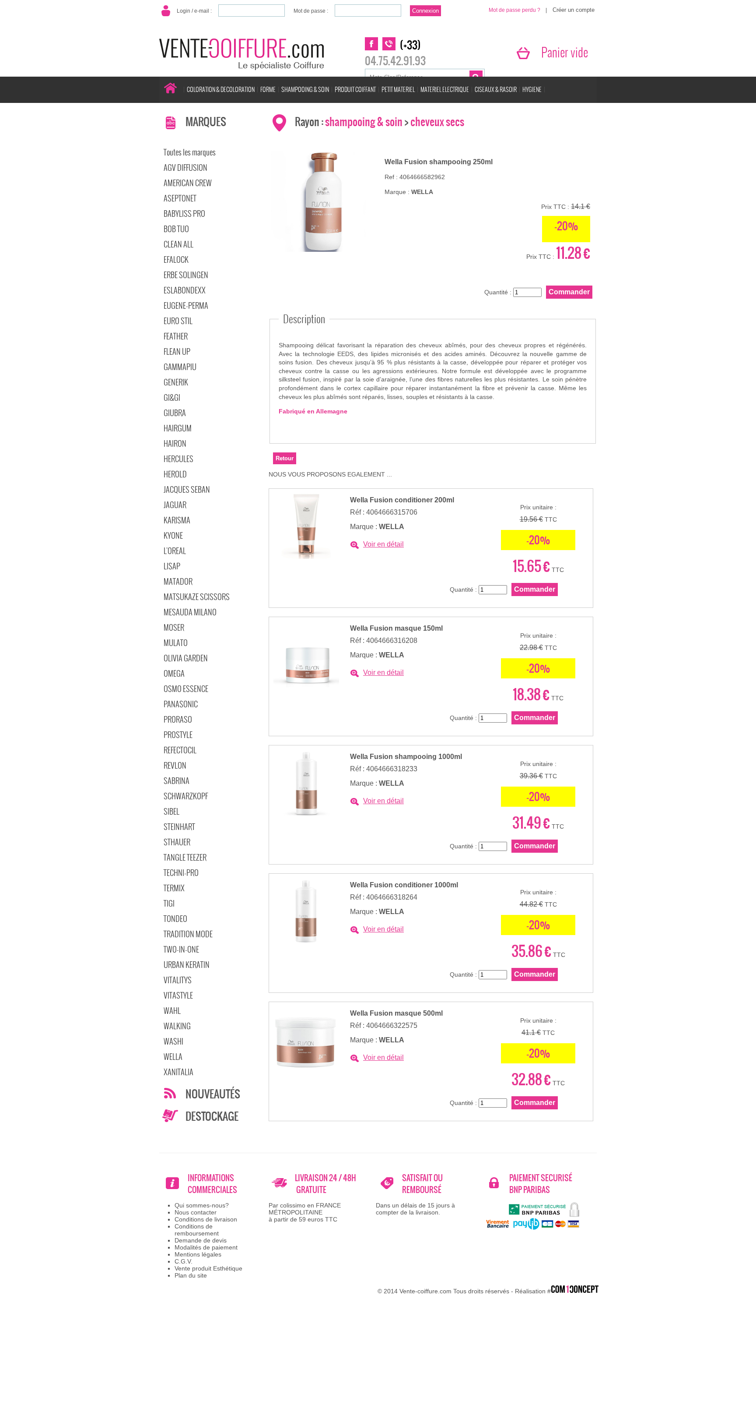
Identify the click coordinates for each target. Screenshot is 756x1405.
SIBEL (171, 811)
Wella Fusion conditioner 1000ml (404, 885)
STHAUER (177, 842)
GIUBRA (175, 412)
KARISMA (177, 520)
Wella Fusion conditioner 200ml (402, 500)
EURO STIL (178, 320)
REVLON (175, 765)
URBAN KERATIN (187, 964)
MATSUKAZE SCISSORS (197, 596)
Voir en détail (383, 544)
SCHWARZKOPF (186, 796)
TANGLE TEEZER (185, 857)
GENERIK (176, 382)
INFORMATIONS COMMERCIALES (212, 1184)
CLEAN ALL (178, 244)
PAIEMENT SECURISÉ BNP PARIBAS (540, 1184)
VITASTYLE (178, 995)
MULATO (176, 642)
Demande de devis (201, 1240)
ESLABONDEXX (185, 290)
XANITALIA (178, 1071)
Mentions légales (198, 1254)
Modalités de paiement (206, 1247)
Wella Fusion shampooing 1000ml (406, 756)
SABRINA (176, 780)
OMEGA (174, 673)
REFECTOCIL (180, 750)
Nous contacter (196, 1212)
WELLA (173, 1056)
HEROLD (175, 474)
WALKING (177, 1025)
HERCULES (178, 458)
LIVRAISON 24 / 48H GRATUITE (325, 1184)
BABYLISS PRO (184, 213)
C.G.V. (183, 1261)
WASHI (173, 1041)
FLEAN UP (177, 351)
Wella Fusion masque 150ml (396, 628)
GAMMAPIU (180, 366)
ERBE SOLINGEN (186, 274)
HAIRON (175, 443)
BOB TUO (176, 228)
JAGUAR (175, 504)
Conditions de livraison (206, 1219)
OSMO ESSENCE (186, 688)
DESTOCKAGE (212, 1116)
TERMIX (174, 888)
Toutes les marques (190, 152)
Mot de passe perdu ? (514, 10)
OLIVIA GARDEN (186, 658)
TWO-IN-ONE (181, 949)
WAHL (172, 1010)
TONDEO (175, 918)
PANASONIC (181, 704)
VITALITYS (178, 979)
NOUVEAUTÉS (213, 1094)
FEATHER (176, 336)
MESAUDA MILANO (190, 612)
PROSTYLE (178, 734)
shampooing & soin (363, 122)
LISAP (172, 566)
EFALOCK (176, 259)
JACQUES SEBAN (187, 489)
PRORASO (178, 719)
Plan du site (191, 1275)
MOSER (174, 627)
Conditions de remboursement (197, 1230)
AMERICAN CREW (188, 182)
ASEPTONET (180, 198)
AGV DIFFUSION (185, 167)
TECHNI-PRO (181, 872)
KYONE (173, 535)
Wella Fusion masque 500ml (396, 1013)
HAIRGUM (178, 428)
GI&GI (172, 397)
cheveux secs (437, 122)
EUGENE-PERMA (186, 305)
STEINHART (179, 826)
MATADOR (178, 581)
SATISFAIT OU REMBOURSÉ (422, 1184)
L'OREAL (175, 550)
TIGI (169, 903)
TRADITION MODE (188, 933)
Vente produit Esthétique (208, 1268)
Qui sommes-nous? (202, 1205)
